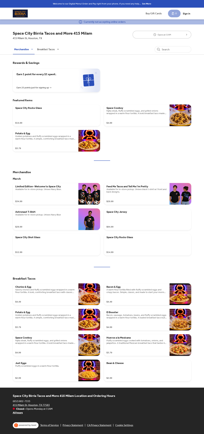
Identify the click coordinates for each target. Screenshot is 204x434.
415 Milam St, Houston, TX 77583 (31, 405)
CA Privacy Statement (99, 425)
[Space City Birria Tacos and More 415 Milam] (20, 13)
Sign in (186, 13)
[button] (24, 49)
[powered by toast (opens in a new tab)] (25, 425)
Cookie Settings (124, 425)
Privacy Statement (73, 425)
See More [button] (146, 3)
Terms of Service (49, 425)
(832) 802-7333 (21, 401)
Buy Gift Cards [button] (154, 13)
